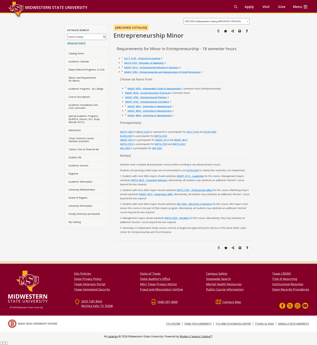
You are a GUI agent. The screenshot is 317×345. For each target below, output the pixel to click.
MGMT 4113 (162, 139)
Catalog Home (76, 53)
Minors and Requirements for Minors (82, 79)
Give (281, 6)
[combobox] (216, 21)
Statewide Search (218, 279)
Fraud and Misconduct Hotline (161, 289)
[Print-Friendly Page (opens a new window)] (240, 31)
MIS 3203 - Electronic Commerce (194, 204)
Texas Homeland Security (92, 289)
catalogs (113, 336)
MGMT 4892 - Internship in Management (149, 110)
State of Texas (150, 274)
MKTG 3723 (160, 136)
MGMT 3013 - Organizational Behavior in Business (151, 67)
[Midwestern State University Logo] (39, 286)
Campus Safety (216, 274)
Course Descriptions (79, 96)
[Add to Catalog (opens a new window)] (226, 31)
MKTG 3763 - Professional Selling (194, 190)
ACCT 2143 (193, 131)
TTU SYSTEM (173, 323)
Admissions (75, 130)
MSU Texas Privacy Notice (158, 284)
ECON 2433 (210, 131)
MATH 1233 (142, 131)
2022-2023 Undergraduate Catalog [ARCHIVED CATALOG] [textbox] (213, 21)
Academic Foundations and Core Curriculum (83, 106)
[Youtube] (305, 306)
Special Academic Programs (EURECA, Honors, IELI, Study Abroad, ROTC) (84, 118)
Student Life (75, 157)
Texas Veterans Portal (89, 284)
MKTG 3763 (161, 144)
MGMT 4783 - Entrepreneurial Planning (146, 97)
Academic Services (78, 165)
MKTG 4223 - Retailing (177, 218)
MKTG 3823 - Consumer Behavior (149, 180)
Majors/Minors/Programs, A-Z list (87, 69)
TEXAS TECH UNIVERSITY (197, 323)
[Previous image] (1, 343)
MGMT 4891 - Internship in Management (149, 106)
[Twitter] (290, 306)
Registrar (73, 173)
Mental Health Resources (224, 284)
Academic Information (80, 181)
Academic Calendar (79, 61)
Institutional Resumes (287, 284)
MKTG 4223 (179, 144)
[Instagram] (297, 306)
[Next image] (4, 343)
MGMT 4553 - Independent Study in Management (154, 88)
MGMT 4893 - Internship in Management (149, 115)
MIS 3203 (157, 148)
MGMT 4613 (180, 139)
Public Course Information (225, 289)
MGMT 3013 (126, 139)
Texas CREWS (281, 274)
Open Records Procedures (290, 289)
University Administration (82, 189)
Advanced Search (76, 43)
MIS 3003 (125, 148)
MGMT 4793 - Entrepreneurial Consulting (147, 101)
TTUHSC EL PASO (264, 323)
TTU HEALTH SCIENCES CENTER (233, 323)
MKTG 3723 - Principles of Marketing (144, 62)
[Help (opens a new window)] (247, 31)
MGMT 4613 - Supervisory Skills (156, 194)
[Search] (236, 7)
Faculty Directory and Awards (84, 213)
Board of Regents (78, 197)
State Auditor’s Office (155, 279)
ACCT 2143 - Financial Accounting (142, 58)
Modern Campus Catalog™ (196, 336)
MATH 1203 (126, 131)
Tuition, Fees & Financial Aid (84, 149)
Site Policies (82, 274)
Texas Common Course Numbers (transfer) (81, 140)
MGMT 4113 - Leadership (190, 176)
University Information (80, 205)
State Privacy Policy (88, 279)
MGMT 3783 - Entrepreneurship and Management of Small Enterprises (162, 71)
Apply (249, 6)
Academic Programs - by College (86, 88)
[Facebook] (282, 306)
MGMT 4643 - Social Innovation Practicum (148, 92)
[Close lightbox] (6, 343)
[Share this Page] (233, 31)
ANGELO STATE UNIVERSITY (293, 323)
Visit (266, 6)
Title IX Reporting (284, 279)
